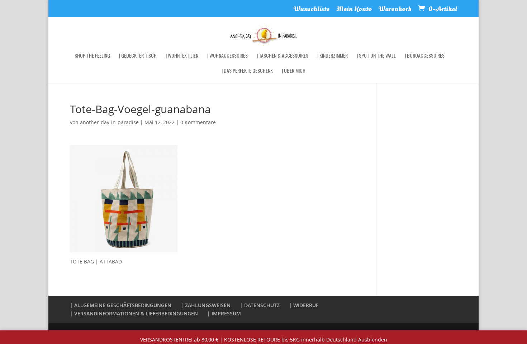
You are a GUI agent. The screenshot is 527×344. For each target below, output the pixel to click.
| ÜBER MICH (293, 71)
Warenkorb (395, 10)
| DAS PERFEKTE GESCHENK (247, 71)
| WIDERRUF (303, 305)
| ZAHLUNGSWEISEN (206, 305)
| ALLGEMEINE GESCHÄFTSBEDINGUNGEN (120, 305)
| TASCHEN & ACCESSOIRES (282, 56)
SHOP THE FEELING (92, 56)
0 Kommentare (198, 122)
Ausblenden (372, 339)
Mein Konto (354, 10)
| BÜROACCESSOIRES (425, 56)
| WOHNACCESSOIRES (227, 56)
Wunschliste (311, 10)
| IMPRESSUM (224, 313)
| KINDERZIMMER (332, 56)
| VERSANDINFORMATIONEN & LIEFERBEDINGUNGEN (134, 313)
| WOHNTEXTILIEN (182, 56)
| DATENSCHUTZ (260, 305)
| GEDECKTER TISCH (138, 56)
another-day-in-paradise (109, 122)
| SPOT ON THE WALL (376, 56)
